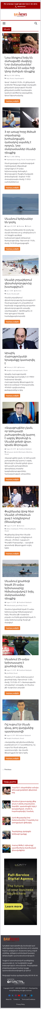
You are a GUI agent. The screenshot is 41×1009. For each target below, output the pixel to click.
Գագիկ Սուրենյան (12, 738)
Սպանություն (19, 78)
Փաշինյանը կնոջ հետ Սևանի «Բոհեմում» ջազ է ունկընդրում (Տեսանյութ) (19, 516)
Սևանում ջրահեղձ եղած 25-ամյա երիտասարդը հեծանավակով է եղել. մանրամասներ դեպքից (19, 589)
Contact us (16, 999)
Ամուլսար (9, 452)
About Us (8, 999)
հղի (7, 78)
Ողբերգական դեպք (13, 159)
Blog (18, 75)
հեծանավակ (10, 605)
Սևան (12, 78)
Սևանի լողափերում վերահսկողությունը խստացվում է (18, 283)
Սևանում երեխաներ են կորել (19, 220)
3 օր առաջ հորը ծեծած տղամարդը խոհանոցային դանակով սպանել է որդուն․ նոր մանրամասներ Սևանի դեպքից (20, 142)
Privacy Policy (20, 1004)
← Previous (6, 769)
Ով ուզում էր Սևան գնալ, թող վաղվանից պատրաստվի (19, 727)
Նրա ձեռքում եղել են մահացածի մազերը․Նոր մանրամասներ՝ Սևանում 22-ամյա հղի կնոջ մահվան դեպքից (20, 64)
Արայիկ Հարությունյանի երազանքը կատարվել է (20, 358)
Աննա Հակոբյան (12, 529)
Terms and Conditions (28, 999)
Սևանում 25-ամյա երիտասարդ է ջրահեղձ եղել (17, 662)
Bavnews (21, 226)
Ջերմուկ (29, 452)
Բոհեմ (21, 529)
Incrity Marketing (14, 990)
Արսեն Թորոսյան (20, 452)
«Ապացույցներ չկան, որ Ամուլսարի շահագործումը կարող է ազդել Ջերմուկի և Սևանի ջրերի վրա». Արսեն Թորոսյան (20, 436)
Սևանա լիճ (15, 294)
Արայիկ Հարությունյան (14, 370)
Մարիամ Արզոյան (25, 449)
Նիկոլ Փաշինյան (30, 529)
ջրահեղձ (19, 605)
